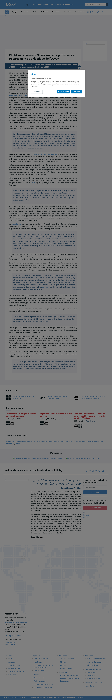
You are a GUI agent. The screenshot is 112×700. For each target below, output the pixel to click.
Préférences (37, 91)
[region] (56, 83)
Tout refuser (76, 91)
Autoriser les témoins (63, 91)
